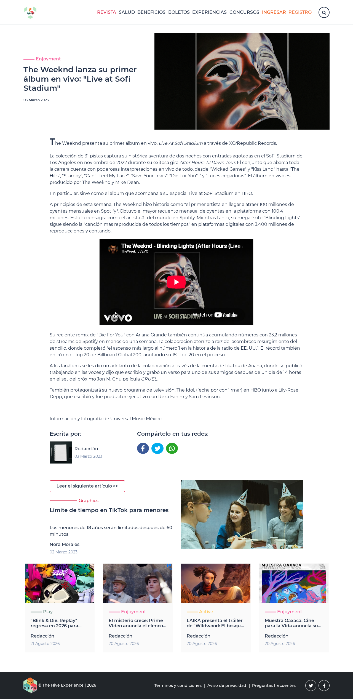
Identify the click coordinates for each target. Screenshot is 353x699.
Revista (106, 12)
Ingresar (274, 12)
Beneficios (151, 12)
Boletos (179, 12)
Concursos (244, 12)
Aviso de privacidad (226, 685)
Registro (300, 12)
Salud (127, 12)
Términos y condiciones (178, 685)
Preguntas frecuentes (274, 685)
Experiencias (209, 12)
